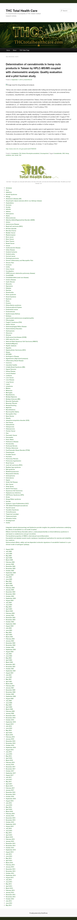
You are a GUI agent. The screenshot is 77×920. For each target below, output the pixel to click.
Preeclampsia (10, 452)
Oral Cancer (9, 422)
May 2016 (9, 807)
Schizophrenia (10, 476)
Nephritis (8, 407)
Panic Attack (10, 439)
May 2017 (9, 781)
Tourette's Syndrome (12, 510)
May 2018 (9, 756)
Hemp (67, 153)
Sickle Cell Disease (12, 482)
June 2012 (9, 903)
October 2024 (10, 596)
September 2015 (11, 824)
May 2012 (9, 905)
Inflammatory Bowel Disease (14, 361)
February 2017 (10, 788)
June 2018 (9, 754)
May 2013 (9, 884)
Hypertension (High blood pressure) (17, 358)
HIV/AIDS (9, 354)
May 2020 (9, 705)
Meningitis (9, 393)
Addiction (9, 192)
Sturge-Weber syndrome (13, 499)
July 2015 (9, 828)
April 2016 (9, 809)
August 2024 (9, 600)
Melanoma (9, 390)
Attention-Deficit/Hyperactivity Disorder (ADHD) (20, 220)
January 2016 (10, 816)
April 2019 (9, 733)
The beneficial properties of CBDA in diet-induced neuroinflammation (27, 536)
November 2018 (10, 743)
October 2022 (10, 647)
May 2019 (9, 730)
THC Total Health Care (21, 10)
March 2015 (9, 837)
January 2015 (10, 841)
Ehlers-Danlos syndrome (13, 305)
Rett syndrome (10, 469)
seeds (16, 155)
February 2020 (10, 711)
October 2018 (10, 745)
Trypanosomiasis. (11, 516)
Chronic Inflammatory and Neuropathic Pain (19, 260)
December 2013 (10, 869)
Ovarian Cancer (10, 431)
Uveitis (8, 523)
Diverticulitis (10, 292)
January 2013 (10, 892)
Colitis (8, 267)
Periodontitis (10, 444)
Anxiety (8, 207)
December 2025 (10, 566)
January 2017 (10, 790)
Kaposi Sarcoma (11, 369)
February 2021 (10, 686)
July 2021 (9, 675)
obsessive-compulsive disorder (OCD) (17, 420)
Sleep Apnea (10, 486)
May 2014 (9, 858)
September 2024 (11, 598)
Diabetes (8, 288)
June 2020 (9, 703)
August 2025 (9, 575)
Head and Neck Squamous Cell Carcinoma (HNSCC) (22, 341)
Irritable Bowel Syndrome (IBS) (15, 367)
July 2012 (9, 901)
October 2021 (10, 669)
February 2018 (10, 762)
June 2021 (9, 677)
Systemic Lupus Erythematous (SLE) (17, 503)
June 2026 (9, 553)
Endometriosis (10, 311)
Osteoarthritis (10, 424)
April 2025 (9, 583)
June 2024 (9, 605)
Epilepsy (8, 316)
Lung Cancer (10, 382)
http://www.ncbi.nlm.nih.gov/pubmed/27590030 (21, 149)
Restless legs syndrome (13, 467)
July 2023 (9, 628)
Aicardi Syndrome (11, 194)
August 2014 (9, 852)
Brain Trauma (10, 241)
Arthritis (8, 209)
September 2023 (11, 624)
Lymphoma (9, 386)
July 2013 (9, 880)
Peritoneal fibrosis (11, 446)
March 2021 (9, 684)
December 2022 (10, 643)
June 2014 (9, 856)
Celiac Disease (10, 250)
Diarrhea (8, 290)
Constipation (14, 153)
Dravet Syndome (11, 297)
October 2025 (10, 570)
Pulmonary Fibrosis (12, 459)
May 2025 (9, 581)
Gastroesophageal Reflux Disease (16, 326)
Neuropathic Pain (11, 414)
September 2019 (11, 722)
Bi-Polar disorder (11, 228)
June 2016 (9, 805)
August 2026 (9, 549)
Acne (7, 190)
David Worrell (28, 80)
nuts (13, 155)
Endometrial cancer (12, 309)
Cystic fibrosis (10, 282)
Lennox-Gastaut (11, 373)
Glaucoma (9, 333)
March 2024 (9, 611)
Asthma (8, 211)
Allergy (8, 196)
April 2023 (9, 634)
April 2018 (9, 758)
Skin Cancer (9, 484)
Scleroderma (10, 478)
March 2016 (9, 811)
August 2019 (9, 724)
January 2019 (10, 739)
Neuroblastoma (10, 410)
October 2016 (10, 796)
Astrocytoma (10, 214)
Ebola (7, 301)
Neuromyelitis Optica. (12, 412)
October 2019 (10, 720)
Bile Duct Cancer (11, 231)
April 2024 (9, 609)
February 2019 (10, 737)
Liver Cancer (10, 378)
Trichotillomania (11, 512)
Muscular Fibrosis (11, 403)
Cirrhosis (9, 265)
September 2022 (11, 649)
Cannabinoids (58, 153)
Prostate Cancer (11, 454)
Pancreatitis (9, 437)
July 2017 (9, 777)
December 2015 (10, 818)
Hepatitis (8, 348)
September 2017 (11, 773)
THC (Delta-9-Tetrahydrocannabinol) (29, 153)
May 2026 (9, 556)
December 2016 (10, 792)
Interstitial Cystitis (11, 365)
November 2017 (10, 769)
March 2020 (9, 709)
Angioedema (10, 203)
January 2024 (10, 615)
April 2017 (9, 784)
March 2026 (9, 560)
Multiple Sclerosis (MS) (13, 399)
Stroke (8, 497)
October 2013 (10, 873)
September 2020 (11, 696)
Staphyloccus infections (13, 493)
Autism (8, 222)
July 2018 (9, 752)
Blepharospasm (11, 235)
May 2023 (9, 632)
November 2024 (10, 594)
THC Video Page (24, 50)
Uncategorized (44, 153)
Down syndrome (11, 294)
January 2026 (10, 564)
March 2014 (9, 862)
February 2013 (10, 890)
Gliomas (8, 335)
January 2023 (10, 641)
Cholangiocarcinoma (12, 258)
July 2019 (9, 726)
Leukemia (9, 375)
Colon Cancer (10, 269)
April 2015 (9, 835)
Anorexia (8, 205)
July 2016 (9, 803)
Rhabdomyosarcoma (12, 471)
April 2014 (9, 860)
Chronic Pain (10, 263)
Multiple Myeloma (11, 397)
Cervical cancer (10, 256)
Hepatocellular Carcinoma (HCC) (16, 350)
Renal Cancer (10, 463)
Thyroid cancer (10, 508)
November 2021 (10, 666)
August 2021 (9, 673)
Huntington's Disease (12, 356)
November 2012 (10, 897)
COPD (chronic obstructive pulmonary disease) (20, 273)
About (14, 50)
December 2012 (10, 894)
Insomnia (9, 363)
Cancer (8, 245)
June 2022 (9, 656)
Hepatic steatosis (11, 346)
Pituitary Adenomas (12, 448)
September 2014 (11, 850)
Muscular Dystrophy (12, 401)
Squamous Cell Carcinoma (14, 491)
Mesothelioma (10, 395)
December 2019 (10, 715)
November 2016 (10, 794)
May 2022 (9, 658)
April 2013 (9, 886)
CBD (63, 153)
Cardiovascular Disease (13, 248)
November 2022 (10, 645)
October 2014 (10, 848)
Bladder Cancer (10, 233)
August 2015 (9, 826)
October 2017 (10, 771)
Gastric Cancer (10, 324)
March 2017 (9, 786)
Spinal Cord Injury (11, 488)
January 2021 (10, 688)
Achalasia (9, 188)
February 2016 (10, 813)
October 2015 (10, 822)
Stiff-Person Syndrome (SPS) (15, 495)
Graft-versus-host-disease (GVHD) (16, 337)
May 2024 (9, 607)
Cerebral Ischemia (11, 252)
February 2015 (10, 839)
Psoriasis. (9, 456)
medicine (8, 155)
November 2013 (10, 871)
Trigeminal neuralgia (12, 514)
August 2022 (9, 652)
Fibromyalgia (10, 320)
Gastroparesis (10, 331)
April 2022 (9, 660)
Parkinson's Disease (12, 442)
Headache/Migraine (12, 343)
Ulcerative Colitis (11, 518)
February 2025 (10, 588)
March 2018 (9, 760)
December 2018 (10, 741)
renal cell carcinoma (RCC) (14, 465)
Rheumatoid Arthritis (12, 474)
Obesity (8, 418)
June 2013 (9, 882)
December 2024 (10, 592)
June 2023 (9, 630)
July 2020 (9, 701)
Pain (7, 433)
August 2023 (9, 626)
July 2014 (9, 854)
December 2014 (10, 843)
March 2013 (9, 888)
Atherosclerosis (11, 218)
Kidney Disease (10, 371)
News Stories (10, 416)
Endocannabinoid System (14, 307)
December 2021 (10, 664)
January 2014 (10, 867)
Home (8, 50)
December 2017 (10, 767)
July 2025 (9, 577)
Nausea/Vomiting (11, 405)
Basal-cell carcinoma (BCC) (14, 226)
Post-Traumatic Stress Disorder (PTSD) (18, 450)
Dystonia (8, 299)
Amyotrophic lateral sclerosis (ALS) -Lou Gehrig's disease (24, 201)
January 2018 (10, 764)
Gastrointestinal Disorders (14, 329)
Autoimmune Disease (12, 224)
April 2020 (9, 707)
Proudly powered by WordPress (38, 913)
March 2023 (9, 637)
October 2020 (10, 694)
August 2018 (9, 750)
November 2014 (10, 845)
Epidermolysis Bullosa (13, 314)
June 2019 (9, 728)
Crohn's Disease (11, 280)
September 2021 (11, 671)
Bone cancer (10, 237)
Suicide (8, 501)
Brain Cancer (10, 239)
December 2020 (10, 690)
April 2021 (9, 681)
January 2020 (10, 713)
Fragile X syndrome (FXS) (14, 322)
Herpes (8, 352)
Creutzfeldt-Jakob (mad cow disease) (17, 277)
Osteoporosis (10, 427)
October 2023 (10, 622)
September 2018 (11, 747)
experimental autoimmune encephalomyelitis (20, 318)
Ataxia (8, 216)
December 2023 (10, 617)
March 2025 (9, 585)
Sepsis (8, 480)
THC (20, 155)
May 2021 (9, 679)
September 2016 (11, 799)
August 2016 (9, 801)
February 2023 (10, 639)
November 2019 (10, 718)
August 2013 (9, 877)
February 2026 (10, 562)
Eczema (8, 303)
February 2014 (10, 865)
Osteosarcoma (10, 429)
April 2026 (9, 558)
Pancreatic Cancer (11, 435)
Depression (9, 286)
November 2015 (10, 820)
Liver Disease (10, 380)
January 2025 (10, 590)
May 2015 (9, 833)
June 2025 (9, 579)
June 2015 (9, 831)
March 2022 (9, 662)
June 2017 (9, 779)
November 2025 (10, 568)
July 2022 (9, 654)
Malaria (8, 388)
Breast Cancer (10, 243)
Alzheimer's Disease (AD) (13, 199)
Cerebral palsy (10, 254)
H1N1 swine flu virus (12, 339)
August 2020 (9, 698)
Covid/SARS (9, 275)
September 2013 (11, 875)
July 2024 (9, 602)
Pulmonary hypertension (13, 461)
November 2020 (10, 692)
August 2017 (9, 775)
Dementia (9, 284)
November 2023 (10, 620)
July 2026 (9, 551)
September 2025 (11, 573)
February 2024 (10, 613)
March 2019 (9, 735)
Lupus (8, 384)
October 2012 (10, 899)
